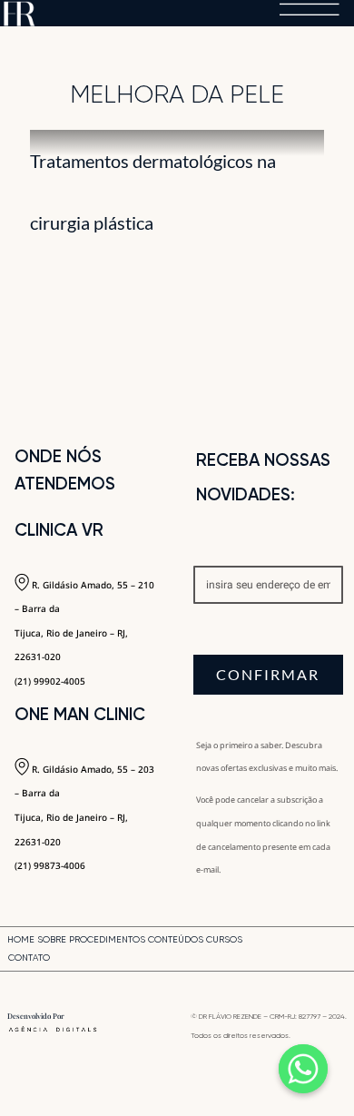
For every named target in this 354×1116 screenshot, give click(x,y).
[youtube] (343, 950)
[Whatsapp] (303, 1068)
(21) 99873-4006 (50, 865)
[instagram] (317, 950)
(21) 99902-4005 (50, 681)
